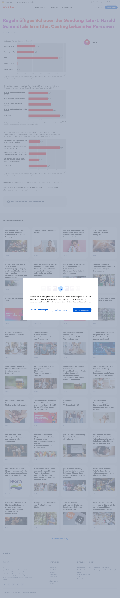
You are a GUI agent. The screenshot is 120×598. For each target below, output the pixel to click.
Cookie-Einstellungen (39, 310)
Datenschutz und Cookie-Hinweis (79, 302)
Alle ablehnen (61, 310)
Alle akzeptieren (82, 310)
